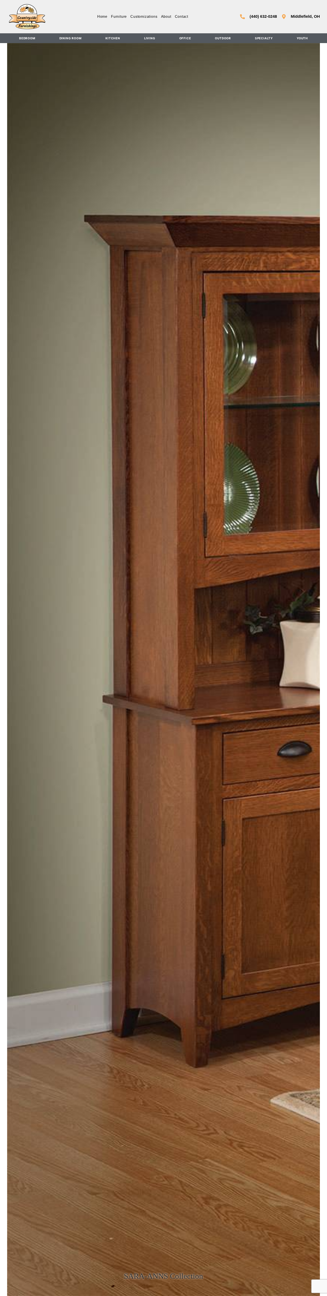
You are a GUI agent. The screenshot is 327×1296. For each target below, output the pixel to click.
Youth (302, 38)
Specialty (264, 38)
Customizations (143, 16)
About (166, 16)
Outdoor (223, 38)
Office (185, 38)
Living (149, 38)
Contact (181, 16)
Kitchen (112, 38)
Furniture (119, 16)
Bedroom (27, 38)
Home (102, 16)
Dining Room (70, 38)
